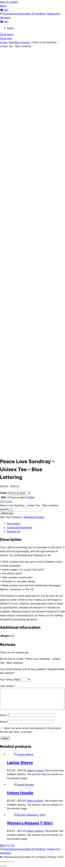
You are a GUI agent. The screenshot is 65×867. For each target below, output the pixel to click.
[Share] (8, 861)
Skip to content (9, 1)
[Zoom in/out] (1, 861)
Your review (7, 685)
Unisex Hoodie (20, 792)
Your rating (7, 679)
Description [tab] (13, 523)
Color (3, 492)
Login (10, 27)
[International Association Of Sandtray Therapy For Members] (32, 17)
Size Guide (6, 501)
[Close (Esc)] (11, 861)
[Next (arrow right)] (4, 865)
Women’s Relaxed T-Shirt (30, 823)
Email (4, 721)
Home (3, 42)
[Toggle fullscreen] (4, 861)
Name (4, 715)
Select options (35, 770)
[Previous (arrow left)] (1, 865)
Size (3, 497)
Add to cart (6, 513)
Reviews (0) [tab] (13, 531)
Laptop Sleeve (20, 762)
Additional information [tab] (19, 527)
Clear (31, 497)
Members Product (19, 42)
